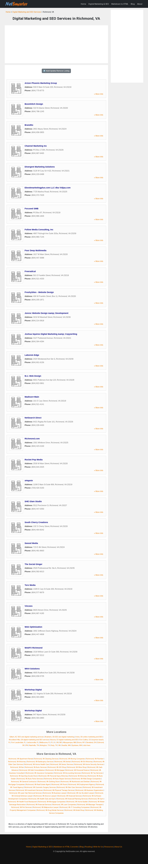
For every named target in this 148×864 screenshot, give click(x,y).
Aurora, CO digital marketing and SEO (64, 740)
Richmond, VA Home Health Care (36, 764)
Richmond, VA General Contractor (24, 782)
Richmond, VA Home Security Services (88, 764)
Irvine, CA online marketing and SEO (89, 737)
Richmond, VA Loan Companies (64, 805)
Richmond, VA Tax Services (92, 773)
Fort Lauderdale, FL (18, 742)
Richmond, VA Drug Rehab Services (50, 810)
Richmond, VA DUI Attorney (82, 762)
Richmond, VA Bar (17, 767)
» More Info (98, 94)
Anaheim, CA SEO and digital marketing (59, 737)
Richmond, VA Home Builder (77, 802)
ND (61, 742)
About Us (118, 847)
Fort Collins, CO (85, 740)
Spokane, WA (77, 745)
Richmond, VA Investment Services (29, 790)
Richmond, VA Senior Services (61, 764)
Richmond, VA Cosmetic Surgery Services (40, 787)
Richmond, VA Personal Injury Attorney (53, 776)
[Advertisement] (56, 44)
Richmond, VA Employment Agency (81, 785)
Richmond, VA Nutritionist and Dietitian (75, 782)
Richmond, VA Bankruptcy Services (40, 762)
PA (27, 745)
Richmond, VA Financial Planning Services (72, 799)
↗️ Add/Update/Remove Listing (56, 71)
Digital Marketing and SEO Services (26, 12)
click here (86, 745)
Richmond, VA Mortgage (55, 770)
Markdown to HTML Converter (66, 847)
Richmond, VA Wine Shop (76, 767)
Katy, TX (54, 745)
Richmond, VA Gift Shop (57, 767)
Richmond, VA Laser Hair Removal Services (25, 793)
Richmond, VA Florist (59, 785)
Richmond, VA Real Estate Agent (38, 785)
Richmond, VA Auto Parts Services (30, 779)
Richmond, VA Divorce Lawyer (45, 796)
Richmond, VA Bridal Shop (74, 810)
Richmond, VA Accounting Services (67, 773)
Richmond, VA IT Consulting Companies (74, 807)
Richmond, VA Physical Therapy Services (59, 790)
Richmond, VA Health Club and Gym (42, 799)
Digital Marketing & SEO (98, 4)
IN (57, 742)
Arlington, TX (45, 745)
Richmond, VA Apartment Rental (21, 759)
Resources (108, 847)
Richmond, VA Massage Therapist (90, 805)
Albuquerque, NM (69, 742)
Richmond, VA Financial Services (70, 796)
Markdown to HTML (119, 4)
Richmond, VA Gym (96, 799)
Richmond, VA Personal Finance (77, 770)
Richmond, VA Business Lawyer (54, 793)
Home (83, 4)
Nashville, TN (34, 745)
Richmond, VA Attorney (17, 762)
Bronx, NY (81, 742)
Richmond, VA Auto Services (36, 767)
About (139, 4)
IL (55, 742)
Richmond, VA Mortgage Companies (51, 802)
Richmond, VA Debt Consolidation (32, 770)
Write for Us (98, 847)
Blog (133, 4)
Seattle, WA (66, 745)
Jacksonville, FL (32, 742)
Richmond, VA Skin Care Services (69, 787)
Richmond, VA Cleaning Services (46, 759)
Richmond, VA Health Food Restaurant (22, 802)
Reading (88, 847)
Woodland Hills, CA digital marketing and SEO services (29, 740)
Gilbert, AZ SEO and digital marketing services (26, 737)
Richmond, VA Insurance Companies (39, 773)
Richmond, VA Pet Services (21, 807)
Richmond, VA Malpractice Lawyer (46, 807)
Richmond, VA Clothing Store (49, 782)
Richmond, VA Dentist (63, 762)
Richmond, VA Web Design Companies (86, 779)
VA (59, 745)
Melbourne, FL (45, 742)
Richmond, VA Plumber (94, 759)
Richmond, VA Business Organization (89, 790)
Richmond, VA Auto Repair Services (57, 779)
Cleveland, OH (91, 742)
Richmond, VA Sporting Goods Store (23, 776)
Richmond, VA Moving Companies (72, 759)
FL (52, 742)
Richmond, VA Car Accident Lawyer (81, 793)
